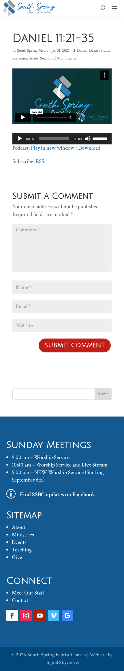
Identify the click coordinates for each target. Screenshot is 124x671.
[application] (62, 138)
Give (17, 557)
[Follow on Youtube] (40, 615)
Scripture (19, 58)
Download (89, 148)
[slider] (101, 138)
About (18, 527)
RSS (39, 161)
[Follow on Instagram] (26, 615)
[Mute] (88, 139)
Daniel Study (99, 50)
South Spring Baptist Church (56, 654)
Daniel (82, 50)
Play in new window (52, 148)
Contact (20, 600)
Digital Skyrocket (62, 662)
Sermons (47, 58)
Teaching (22, 549)
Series (33, 58)
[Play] (20, 139)
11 (73, 50)
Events (19, 542)
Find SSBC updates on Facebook (57, 494)
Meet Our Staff (28, 592)
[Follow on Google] (67, 615)
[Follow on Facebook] (12, 615)
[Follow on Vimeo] (53, 615)
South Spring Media (32, 50)
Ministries (23, 534)
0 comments (66, 58)
